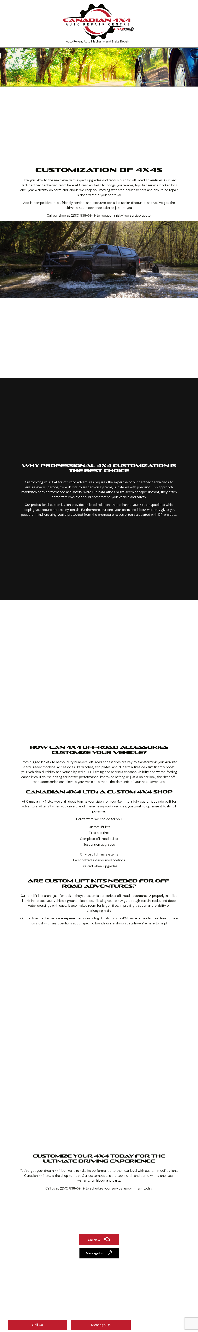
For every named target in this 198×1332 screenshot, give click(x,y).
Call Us (37, 1325)
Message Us (101, 1325)
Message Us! (94, 1253)
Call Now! (94, 1240)
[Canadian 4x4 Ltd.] (97, 21)
